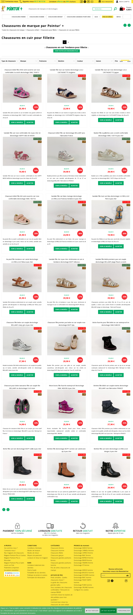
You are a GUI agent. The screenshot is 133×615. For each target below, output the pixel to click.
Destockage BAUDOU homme (84, 573)
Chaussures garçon (57, 555)
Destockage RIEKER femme (83, 560)
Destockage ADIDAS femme (83, 548)
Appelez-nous (34, 1)
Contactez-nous (11, 1)
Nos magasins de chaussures (14, 553)
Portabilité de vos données (36, 573)
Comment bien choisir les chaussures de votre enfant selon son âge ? (60, 604)
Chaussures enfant (32, 30)
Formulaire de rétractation (36, 577)
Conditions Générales (34, 548)
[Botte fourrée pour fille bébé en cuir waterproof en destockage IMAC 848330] (110, 355)
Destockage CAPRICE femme (83, 553)
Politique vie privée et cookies (37, 575)
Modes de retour (33, 553)
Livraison (62, 1)
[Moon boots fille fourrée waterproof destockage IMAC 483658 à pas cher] (66, 418)
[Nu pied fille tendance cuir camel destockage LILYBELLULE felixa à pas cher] (22, 292)
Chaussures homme (57, 550)
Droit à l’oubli (31, 570)
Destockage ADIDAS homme (83, 570)
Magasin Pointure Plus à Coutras (15, 555)
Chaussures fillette (57, 553)
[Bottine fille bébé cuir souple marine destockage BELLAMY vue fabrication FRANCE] (110, 418)
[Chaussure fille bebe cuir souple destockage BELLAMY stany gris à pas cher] (22, 355)
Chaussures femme (57, 548)
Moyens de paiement (34, 555)
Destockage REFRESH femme (83, 558)
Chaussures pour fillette (49, 30)
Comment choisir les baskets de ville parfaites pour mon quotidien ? (61, 597)
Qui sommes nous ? (11, 548)
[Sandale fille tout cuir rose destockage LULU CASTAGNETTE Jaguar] (110, 102)
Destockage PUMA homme (83, 585)
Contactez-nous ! (10, 550)
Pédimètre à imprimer (11, 568)
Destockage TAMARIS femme (83, 563)
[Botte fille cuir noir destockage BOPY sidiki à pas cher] (22, 478)
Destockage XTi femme (81, 565)
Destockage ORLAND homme (84, 587)
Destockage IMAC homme (82, 577)
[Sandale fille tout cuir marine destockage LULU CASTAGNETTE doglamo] (66, 102)
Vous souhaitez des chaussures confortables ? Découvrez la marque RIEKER (61, 589)
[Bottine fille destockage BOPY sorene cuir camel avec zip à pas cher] (66, 481)
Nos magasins (107, 2)
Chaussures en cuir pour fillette (69, 30)
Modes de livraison (33, 550)
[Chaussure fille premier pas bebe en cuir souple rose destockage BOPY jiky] (66, 355)
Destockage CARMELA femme (84, 550)
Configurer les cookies (81, 590)
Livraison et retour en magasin (37, 558)
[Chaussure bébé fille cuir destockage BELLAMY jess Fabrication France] (66, 165)
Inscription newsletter (11, 570)
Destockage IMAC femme (82, 555)
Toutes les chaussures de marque (13, 30)
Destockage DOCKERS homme (84, 575)
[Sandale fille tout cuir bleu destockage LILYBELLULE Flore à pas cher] (110, 228)
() (17, 575)
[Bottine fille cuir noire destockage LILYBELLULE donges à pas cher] (110, 481)
